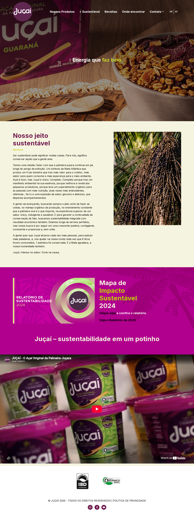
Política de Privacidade (129, 500)
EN (171, 11)
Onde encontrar (133, 11)
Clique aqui (107, 313)
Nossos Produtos (62, 11)
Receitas (111, 11)
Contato (155, 11)
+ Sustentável (89, 11)
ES (176, 11)
